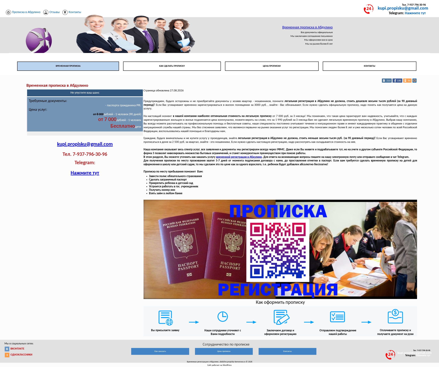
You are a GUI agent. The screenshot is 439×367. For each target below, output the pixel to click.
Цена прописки (272, 66)
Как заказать (160, 351)
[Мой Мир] (414, 81)
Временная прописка (68, 66)
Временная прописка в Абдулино (307, 27)
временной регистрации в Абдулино (239, 157)
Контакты (369, 66)
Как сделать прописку (172, 66)
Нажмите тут (415, 13)
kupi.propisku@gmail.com (403, 8)
